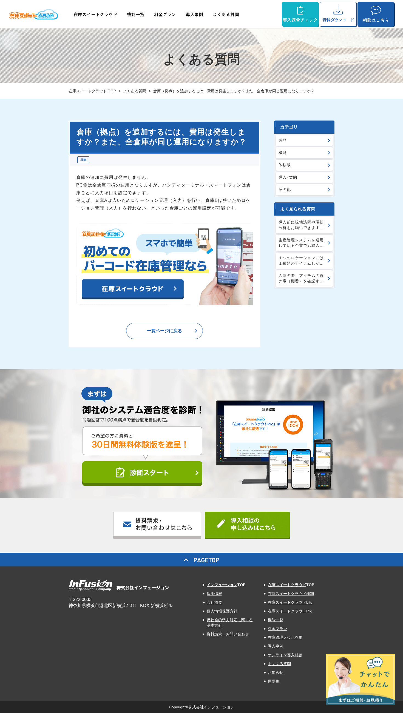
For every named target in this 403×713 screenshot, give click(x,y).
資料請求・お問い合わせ (228, 634)
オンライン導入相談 (285, 655)
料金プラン (165, 14)
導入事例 (194, 14)
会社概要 (214, 602)
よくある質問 (226, 14)
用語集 (273, 681)
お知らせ (275, 672)
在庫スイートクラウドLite (290, 602)
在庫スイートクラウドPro (290, 611)
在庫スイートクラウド (95, 14)
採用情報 (214, 593)
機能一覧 (135, 14)
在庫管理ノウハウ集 (285, 637)
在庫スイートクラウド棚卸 (291, 593)
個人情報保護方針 (222, 611)
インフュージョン (222, 585)
